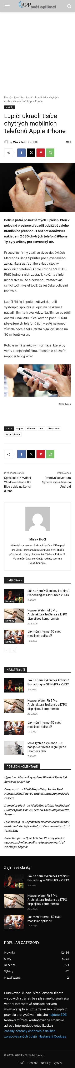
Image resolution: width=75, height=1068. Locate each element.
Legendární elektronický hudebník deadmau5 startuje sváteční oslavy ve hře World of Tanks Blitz (36, 826)
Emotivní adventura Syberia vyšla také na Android (56, 482)
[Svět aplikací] (38, 5)
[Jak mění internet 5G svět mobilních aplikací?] (14, 637)
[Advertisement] (37, 51)
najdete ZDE (58, 1015)
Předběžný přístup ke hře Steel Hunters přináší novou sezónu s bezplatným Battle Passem (36, 793)
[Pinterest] (40, 152)
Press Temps (12, 838)
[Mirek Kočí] (7, 142)
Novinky (19, 97)
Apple (19, 428)
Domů (7, 97)
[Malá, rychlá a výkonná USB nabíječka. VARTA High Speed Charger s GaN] (14, 748)
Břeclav (31, 428)
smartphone (13, 434)
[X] (31, 152)
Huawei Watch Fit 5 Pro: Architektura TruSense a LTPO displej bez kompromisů (47, 614)
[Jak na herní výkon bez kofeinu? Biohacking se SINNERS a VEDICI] (14, 596)
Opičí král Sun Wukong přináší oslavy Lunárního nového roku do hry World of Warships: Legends (34, 842)
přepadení (54, 428)
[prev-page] (6, 650)
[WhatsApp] (50, 152)
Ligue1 (8, 777)
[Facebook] (21, 152)
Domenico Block (14, 805)
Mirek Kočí (19, 141)
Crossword (11, 789)
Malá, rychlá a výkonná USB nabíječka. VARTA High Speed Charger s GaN (47, 747)
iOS (42, 428)
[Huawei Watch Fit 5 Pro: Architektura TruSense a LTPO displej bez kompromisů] (14, 616)
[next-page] (13, 650)
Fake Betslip (12, 822)
